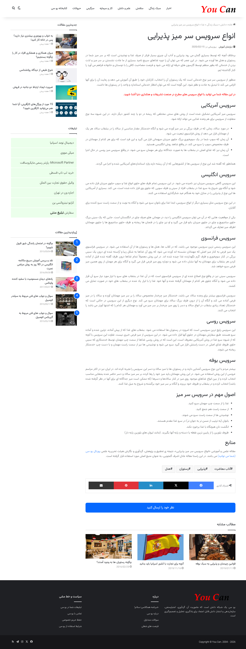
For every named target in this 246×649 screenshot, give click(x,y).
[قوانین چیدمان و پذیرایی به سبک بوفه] (212, 547)
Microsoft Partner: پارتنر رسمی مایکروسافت (47, 163)
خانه (230, 25)
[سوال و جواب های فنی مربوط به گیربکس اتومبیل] (66, 318)
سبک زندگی (155, 8)
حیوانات (76, 8)
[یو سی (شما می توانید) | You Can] (199, 596)
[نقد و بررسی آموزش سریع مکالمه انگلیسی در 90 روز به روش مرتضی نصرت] (66, 266)
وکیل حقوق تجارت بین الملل (57, 183)
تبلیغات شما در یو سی (71, 607)
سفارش (62, 213)
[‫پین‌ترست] (126, 485)
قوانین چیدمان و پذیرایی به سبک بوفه (215, 564)
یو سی (232, 607)
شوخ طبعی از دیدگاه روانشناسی (36, 70)
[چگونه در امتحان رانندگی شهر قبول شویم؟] (66, 249)
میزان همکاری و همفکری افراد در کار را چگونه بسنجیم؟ (32, 55)
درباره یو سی (153, 614)
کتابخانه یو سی (59, 8)
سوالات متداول (151, 620)
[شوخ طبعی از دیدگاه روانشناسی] (66, 75)
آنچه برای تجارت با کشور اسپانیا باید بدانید (162, 564)
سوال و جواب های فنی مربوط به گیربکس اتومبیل (36, 315)
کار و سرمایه (106, 8)
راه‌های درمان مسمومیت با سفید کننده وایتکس (32, 281)
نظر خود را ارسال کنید (160, 507)
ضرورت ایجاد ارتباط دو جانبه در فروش (33, 87)
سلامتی (139, 8)
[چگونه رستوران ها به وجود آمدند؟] (109, 546)
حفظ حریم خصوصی (72, 620)
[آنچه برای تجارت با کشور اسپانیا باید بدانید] (160, 547)
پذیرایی (201, 469)
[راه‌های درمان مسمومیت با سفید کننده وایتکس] (66, 284)
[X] (176, 485)
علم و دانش (124, 8)
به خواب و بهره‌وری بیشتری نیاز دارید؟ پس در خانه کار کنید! (33, 38)
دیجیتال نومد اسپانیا (62, 143)
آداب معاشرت (222, 469)
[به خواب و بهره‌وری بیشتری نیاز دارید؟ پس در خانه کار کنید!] (66, 41)
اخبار (168, 8)
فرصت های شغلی (150, 626)
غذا (202, 25)
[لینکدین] (151, 485)
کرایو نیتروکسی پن (63, 203)
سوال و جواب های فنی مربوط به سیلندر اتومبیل (32, 298)
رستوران (184, 469)
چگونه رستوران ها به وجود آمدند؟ (114, 562)
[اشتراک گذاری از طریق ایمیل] (101, 485)
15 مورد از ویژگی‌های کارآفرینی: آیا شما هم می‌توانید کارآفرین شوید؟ (32, 106)
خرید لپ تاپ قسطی (61, 173)
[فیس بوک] (201, 485)
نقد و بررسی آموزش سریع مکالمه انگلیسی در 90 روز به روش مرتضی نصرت (35, 264)
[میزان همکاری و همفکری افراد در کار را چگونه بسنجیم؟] (66, 58)
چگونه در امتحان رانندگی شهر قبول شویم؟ (34, 245)
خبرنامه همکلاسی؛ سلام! (146, 607)
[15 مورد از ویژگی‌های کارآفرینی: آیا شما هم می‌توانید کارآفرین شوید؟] (66, 109)
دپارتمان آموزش (226, 47)
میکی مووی (67, 153)
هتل (167, 469)
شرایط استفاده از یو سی (70, 626)
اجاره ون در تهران (64, 193)
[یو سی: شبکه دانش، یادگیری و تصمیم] (206, 8)
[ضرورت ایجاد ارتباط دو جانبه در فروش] (66, 92)
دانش (223, 25)
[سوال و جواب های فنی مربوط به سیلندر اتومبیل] (66, 301)
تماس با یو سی (74, 614)
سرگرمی (90, 8)
